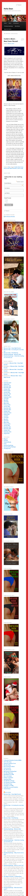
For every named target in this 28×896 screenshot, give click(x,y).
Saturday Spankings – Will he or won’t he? (14, 865)
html (7, 200)
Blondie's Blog (7, 765)
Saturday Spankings (8, 445)
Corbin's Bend (17, 167)
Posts (9, 167)
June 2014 (6, 417)
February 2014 (7, 424)
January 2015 (7, 406)
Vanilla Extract (7, 788)
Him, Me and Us (7, 769)
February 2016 (7, 390)
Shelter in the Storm (8, 777)
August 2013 (6, 433)
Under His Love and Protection (11, 787)
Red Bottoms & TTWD (9, 774)
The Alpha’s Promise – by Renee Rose (13, 876)
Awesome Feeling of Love (10, 763)
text (7, 201)
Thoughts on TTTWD (8, 785)
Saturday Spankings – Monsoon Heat (12, 354)
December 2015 (7, 394)
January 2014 (7, 425)
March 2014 (6, 422)
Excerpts (6, 440)
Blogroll (6, 439)
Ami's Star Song (7, 761)
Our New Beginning (8, 773)
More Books (17, 26)
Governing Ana (7, 768)
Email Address (13, 183)
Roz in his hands (8, 776)
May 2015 (6, 400)
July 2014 (6, 416)
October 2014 (7, 411)
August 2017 (6, 384)
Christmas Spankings (8, 26)
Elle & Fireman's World (9, 766)
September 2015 (7, 397)
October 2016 (7, 389)
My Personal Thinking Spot (10, 771)
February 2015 (7, 405)
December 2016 (7, 386)
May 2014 (6, 419)
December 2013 (7, 427)
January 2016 (7, 392)
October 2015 (7, 395)
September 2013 (7, 432)
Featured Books (7, 442)
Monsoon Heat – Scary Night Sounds (12, 348)
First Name (7, 188)
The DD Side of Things (9, 780)
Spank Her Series (7, 29)
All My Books (16, 23)
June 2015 (6, 398)
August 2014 (6, 414)
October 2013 (7, 430)
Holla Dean (8, 8)
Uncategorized (7, 448)
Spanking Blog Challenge (10, 447)
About (10, 23)
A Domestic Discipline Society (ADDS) (12, 760)
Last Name (7, 193)
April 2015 (6, 401)
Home (5, 23)
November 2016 (7, 387)
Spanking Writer (7, 779)
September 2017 (7, 382)
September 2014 (7, 413)
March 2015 (6, 403)
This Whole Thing (8, 784)
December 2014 (7, 408)
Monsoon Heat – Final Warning (11, 352)
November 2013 (7, 428)
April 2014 (6, 420)
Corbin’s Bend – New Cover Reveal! (11, 40)
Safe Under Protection (12, 168)
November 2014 (7, 409)
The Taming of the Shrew (9, 782)
